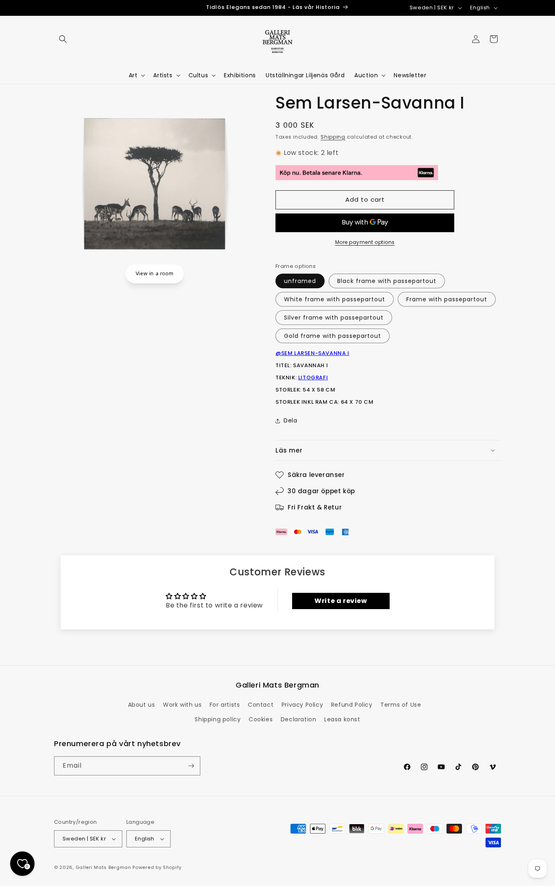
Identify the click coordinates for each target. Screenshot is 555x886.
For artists (225, 705)
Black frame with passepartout (386, 281)
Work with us (182, 705)
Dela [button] (290, 420)
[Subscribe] (191, 765)
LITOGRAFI (313, 377)
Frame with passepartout (446, 299)
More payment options (365, 242)
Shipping (333, 136)
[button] (63, 39)
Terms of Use (400, 705)
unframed (300, 281)
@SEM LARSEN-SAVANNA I (312, 353)
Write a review (340, 600)
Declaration (299, 719)
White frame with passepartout (334, 299)
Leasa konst (342, 719)
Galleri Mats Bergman (103, 867)
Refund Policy (352, 705)
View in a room (154, 273)
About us (141, 705)
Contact (260, 705)
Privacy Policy (302, 705)
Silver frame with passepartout (334, 317)
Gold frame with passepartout (332, 336)
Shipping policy (218, 719)
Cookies (261, 719)
